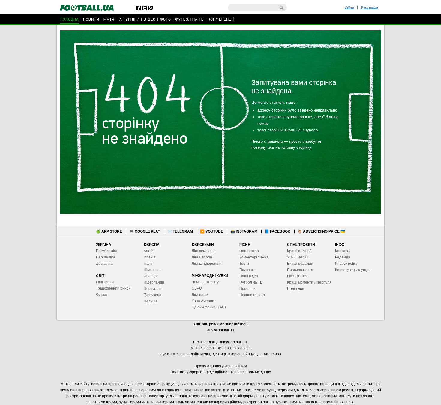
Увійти (349, 7)
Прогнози (247, 289)
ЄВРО (197, 288)
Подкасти (247, 270)
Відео (150, 20)
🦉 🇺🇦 (321, 231)
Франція (151, 276)
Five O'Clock (297, 276)
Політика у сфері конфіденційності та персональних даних (220, 372)
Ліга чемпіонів (203, 251)
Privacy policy (346, 263)
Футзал (102, 295)
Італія (149, 263)
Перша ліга (105, 257)
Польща (151, 301)
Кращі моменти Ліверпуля (309, 282)
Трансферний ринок (113, 288)
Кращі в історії (299, 251)
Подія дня (295, 289)
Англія (149, 251)
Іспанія (150, 257)
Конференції (221, 20)
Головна (69, 20)
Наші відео (248, 276)
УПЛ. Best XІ (297, 257)
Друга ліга (104, 263)
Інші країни (105, 282)
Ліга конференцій (206, 263)
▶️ (211, 231)
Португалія (153, 289)
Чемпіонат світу (205, 282)
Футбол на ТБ (189, 20)
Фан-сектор (249, 251)
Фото (165, 20)
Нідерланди (154, 282)
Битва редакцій (300, 263)
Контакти (343, 251)
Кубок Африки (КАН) (209, 307)
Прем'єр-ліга (106, 251)
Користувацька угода (352, 270)
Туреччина (152, 295)
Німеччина (153, 270)
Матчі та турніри (122, 20)
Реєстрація (369, 7)
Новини (91, 20)
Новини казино (252, 295)
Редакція (342, 257)
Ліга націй (200, 295)
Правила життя (300, 270)
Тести (244, 263)
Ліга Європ (201, 257)
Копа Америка (204, 301)
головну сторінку (296, 147)
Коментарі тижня (253, 257)
